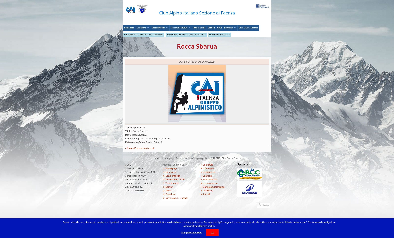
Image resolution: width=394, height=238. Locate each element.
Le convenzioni (210, 183)
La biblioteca (209, 172)
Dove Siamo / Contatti (248, 28)
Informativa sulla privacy (174, 164)
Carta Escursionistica (213, 187)
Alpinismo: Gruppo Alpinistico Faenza (186, 35)
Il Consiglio (208, 168)
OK (212, 232)
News (219, 28)
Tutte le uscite (199, 28)
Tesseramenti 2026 (179, 28)
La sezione (141, 28)
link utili (206, 194)
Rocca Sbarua (234, 158)
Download (228, 28)
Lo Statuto (208, 164)
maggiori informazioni (191, 232)
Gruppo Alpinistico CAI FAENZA (208, 158)
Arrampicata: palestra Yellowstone (143, 35)
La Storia (207, 175)
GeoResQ (208, 190)
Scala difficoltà (210, 179)
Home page (129, 28)
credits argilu (264, 205)
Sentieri (211, 28)
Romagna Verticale (219, 35)
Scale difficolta (158, 28)
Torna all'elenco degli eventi (140, 148)
